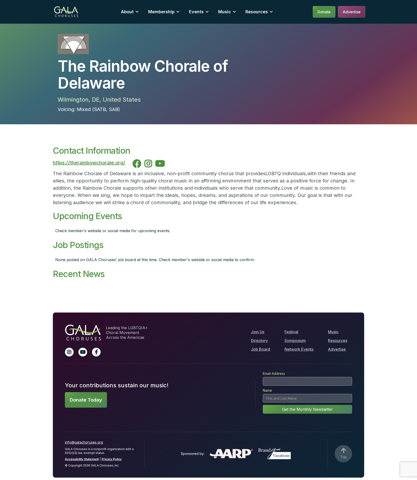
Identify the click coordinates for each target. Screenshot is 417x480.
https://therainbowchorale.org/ (89, 162)
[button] (129, 12)
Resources (256, 11)
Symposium (295, 340)
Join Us (257, 331)
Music (333, 331)
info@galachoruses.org (84, 442)
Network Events (299, 349)
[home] (66, 11)
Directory (259, 340)
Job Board (260, 349)
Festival (291, 331)
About (127, 11)
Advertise (337, 349)
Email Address (274, 373)
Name (267, 390)
